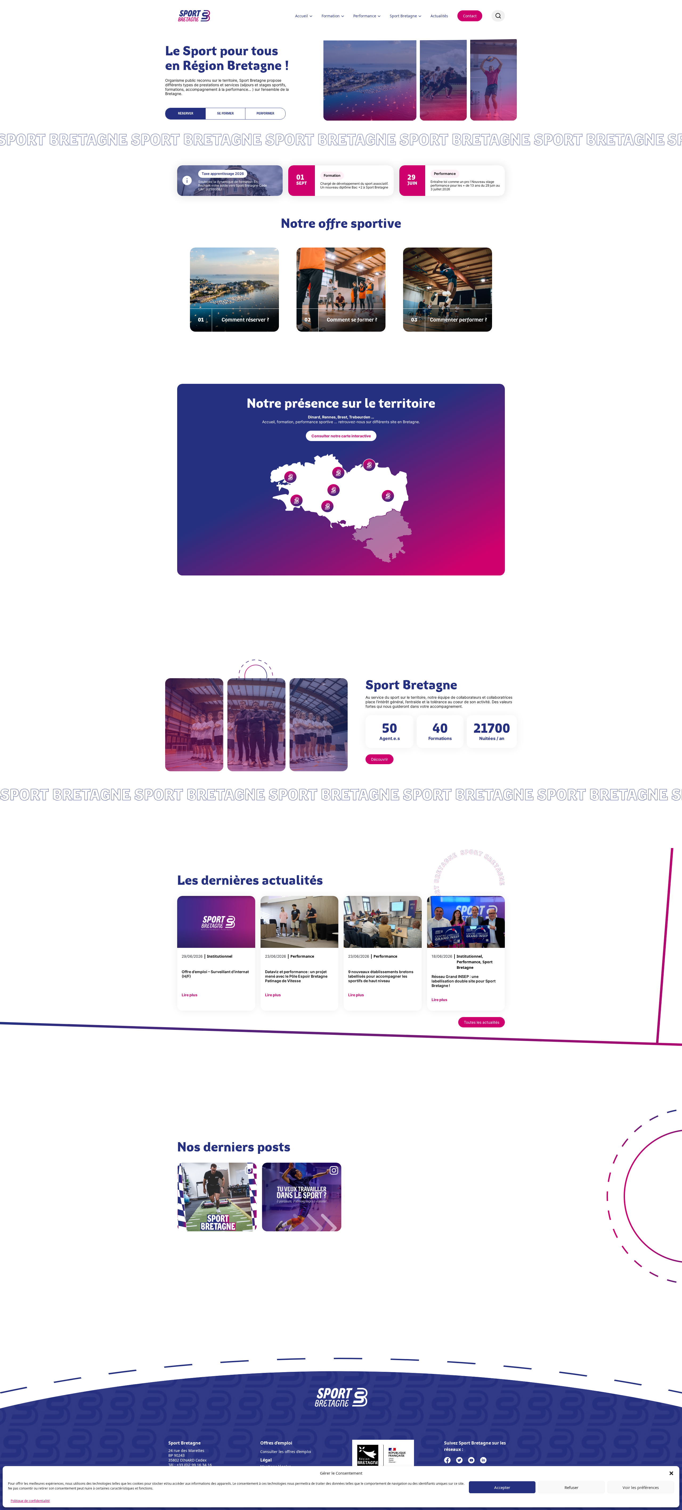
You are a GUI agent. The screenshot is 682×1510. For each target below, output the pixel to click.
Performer (265, 113)
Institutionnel (219, 956)
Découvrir (379, 759)
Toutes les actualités (481, 1022)
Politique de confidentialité (30, 1501)
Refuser (571, 1487)
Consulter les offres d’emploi (285, 1451)
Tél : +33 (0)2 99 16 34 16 (190, 1465)
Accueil (301, 15)
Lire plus (189, 995)
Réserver (185, 113)
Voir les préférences (641, 1487)
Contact (470, 15)
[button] (671, 1473)
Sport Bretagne (403, 15)
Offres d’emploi (276, 1443)
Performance (364, 15)
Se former (225, 113)
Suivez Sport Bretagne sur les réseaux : (475, 1446)
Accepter (502, 1487)
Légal (266, 1460)
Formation (331, 15)
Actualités (439, 15)
